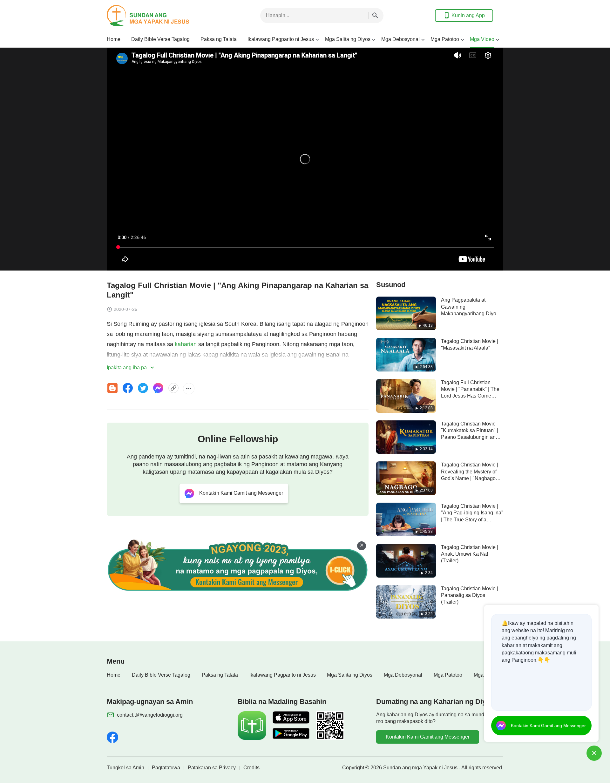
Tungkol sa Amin (125, 767)
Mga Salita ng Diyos (347, 39)
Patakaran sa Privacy (212, 767)
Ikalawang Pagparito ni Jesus (280, 39)
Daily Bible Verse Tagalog (160, 39)
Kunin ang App (468, 15)
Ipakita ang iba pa (127, 367)
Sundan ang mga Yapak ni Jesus (420, 767)
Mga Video (482, 39)
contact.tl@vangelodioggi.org (150, 715)
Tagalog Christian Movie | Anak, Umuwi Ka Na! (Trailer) (469, 554)
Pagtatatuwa (166, 767)
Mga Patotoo (444, 39)
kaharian (186, 344)
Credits (251, 767)
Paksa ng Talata (218, 39)
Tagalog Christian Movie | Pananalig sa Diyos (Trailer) (469, 595)
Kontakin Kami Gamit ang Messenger (428, 737)
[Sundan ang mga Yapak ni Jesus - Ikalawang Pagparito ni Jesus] (157, 15)
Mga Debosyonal (400, 39)
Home (113, 39)
